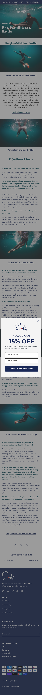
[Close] (38, 320)
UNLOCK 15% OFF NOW (21, 368)
